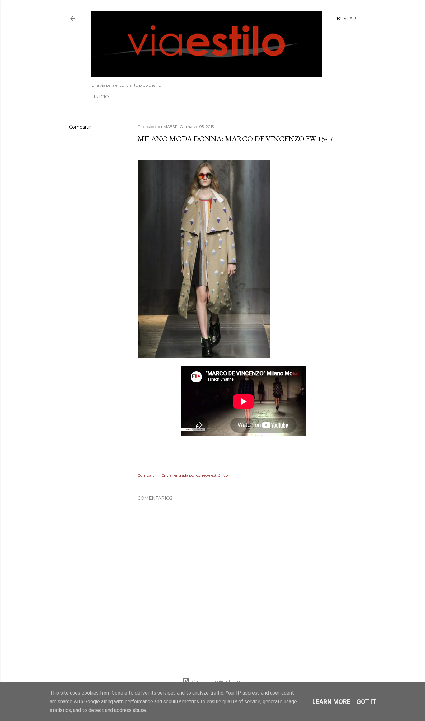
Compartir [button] (80, 127)
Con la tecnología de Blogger (217, 681)
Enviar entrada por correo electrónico (194, 475)
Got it (366, 701)
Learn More (331, 701)
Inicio (101, 97)
